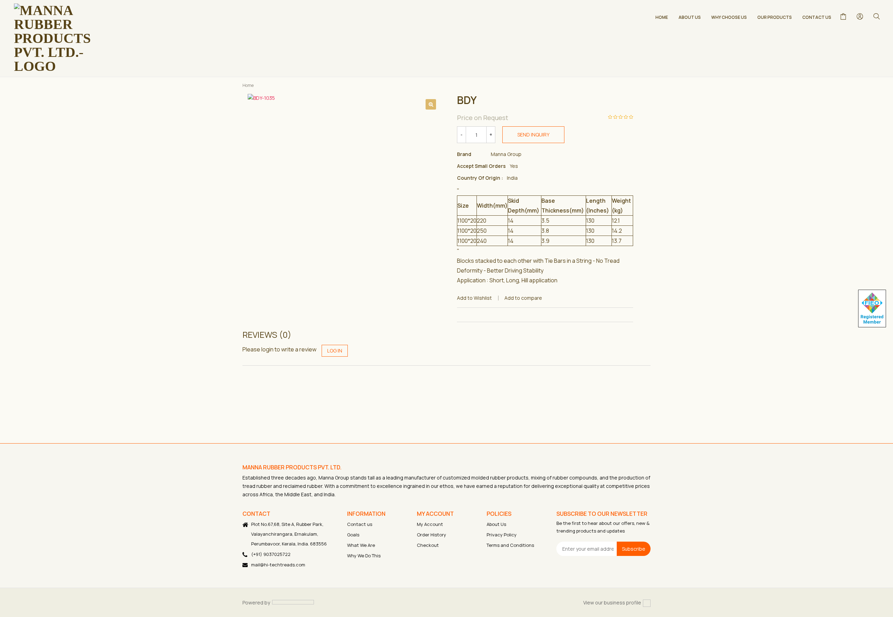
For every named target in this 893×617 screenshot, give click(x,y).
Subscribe (633, 548)
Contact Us (816, 17)
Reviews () (266, 335)
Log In (334, 350)
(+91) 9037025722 (271, 554)
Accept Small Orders (481, 166)
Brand (464, 154)
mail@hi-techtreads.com (278, 565)
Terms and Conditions (510, 545)
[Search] (876, 16)
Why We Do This (364, 555)
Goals (353, 534)
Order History (431, 534)
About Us (689, 17)
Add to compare (523, 298)
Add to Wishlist (474, 298)
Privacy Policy (502, 534)
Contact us (359, 524)
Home (661, 17)
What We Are (361, 545)
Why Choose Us (729, 17)
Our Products (774, 17)
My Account (430, 524)
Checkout (428, 545)
